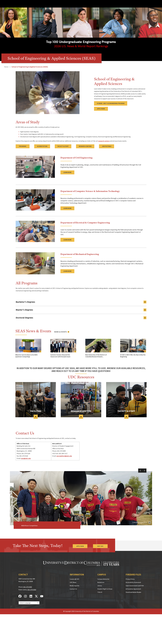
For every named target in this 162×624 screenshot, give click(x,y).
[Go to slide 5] (139, 522)
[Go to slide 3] (136, 522)
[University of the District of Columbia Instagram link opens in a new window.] (25, 596)
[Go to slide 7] (142, 522)
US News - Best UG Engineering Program (110, 103)
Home (6, 67)
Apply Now (80, 546)
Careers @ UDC (74, 579)
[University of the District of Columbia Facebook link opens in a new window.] (19, 596)
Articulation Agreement (133, 589)
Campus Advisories (103, 579)
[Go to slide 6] (141, 522)
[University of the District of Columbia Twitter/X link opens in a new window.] (36, 596)
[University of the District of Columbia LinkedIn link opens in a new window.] (30, 596)
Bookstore (100, 582)
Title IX (99, 592)
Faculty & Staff (63, 146)
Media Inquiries (74, 586)
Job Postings (106, 146)
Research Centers (85, 146)
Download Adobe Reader (133, 592)
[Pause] (149, 522)
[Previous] (140, 470)
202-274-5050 (31, 590)
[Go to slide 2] (134, 522)
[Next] (144, 470)
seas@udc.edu (26, 458)
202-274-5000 (27, 587)
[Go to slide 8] (144, 522)
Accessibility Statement (133, 582)
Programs (22, 146)
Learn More (67, 172)
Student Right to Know (104, 589)
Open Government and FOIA (135, 586)
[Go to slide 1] (133, 522)
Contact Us (73, 589)
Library (99, 586)
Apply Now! (101, 109)
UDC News (73, 582)
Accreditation (42, 146)
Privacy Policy (130, 579)
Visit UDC (100, 546)
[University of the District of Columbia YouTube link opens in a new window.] (41, 596)
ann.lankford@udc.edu (64, 456)
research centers (104, 141)
